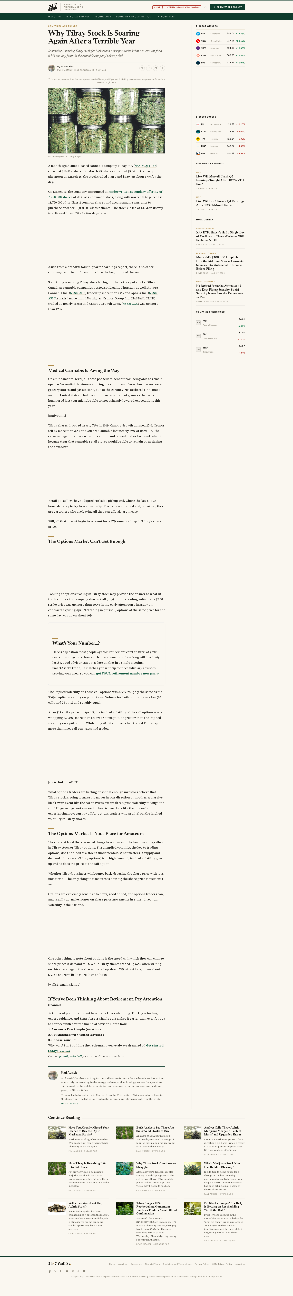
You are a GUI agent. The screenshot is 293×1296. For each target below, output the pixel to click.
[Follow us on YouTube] (67, 1271)
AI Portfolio (166, 17)
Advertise (240, 1264)
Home (112, 1264)
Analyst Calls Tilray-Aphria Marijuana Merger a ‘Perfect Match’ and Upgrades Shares (222, 1131)
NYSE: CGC (130, 303)
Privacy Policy (202, 1264)
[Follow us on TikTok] (78, 1271)
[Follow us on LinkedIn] (61, 1271)
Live (178, 7)
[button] (205, 7)
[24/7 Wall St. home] (52, 7)
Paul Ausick (67, 66)
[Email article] (155, 68)
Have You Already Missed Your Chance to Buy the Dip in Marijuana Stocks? (89, 1131)
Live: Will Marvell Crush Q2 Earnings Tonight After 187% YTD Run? (220, 180)
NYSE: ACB (77, 293)
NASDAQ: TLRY (145, 166)
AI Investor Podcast (229, 7)
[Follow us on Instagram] (72, 1271)
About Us (122, 1264)
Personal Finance (78, 17)
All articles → (70, 1103)
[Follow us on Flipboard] (84, 1271)
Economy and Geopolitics (133, 17)
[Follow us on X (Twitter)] (55, 1271)
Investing (54, 17)
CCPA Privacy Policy (222, 1264)
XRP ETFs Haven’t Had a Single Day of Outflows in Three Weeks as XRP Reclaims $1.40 (220, 236)
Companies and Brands (62, 26)
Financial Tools (152, 1264)
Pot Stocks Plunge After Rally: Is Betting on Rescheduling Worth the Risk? (223, 1207)
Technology (103, 17)
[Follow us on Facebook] (49, 1271)
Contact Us (136, 1264)
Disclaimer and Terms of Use (177, 1264)
